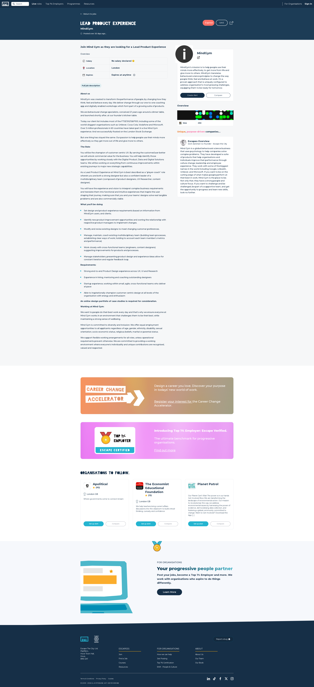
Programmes (73, 4)
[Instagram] (232, 678)
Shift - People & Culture (167, 667)
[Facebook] (220, 678)
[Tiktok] (214, 678)
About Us (199, 654)
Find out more (165, 450)
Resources (89, 4)
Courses (122, 663)
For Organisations (293, 4)
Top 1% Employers (54, 4)
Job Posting (162, 658)
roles (37, 4)
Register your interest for (173, 401)
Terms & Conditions (87, 679)
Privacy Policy (101, 679)
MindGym (204, 53)
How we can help (164, 654)
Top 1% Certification (165, 663)
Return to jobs (89, 14)
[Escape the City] (5, 4)
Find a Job (123, 658)
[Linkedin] (208, 678)
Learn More (169, 592)
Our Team (199, 658)
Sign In (308, 4)
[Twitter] (226, 678)
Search (19, 4)
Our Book (199, 663)
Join (120, 654)
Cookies (110, 679)
